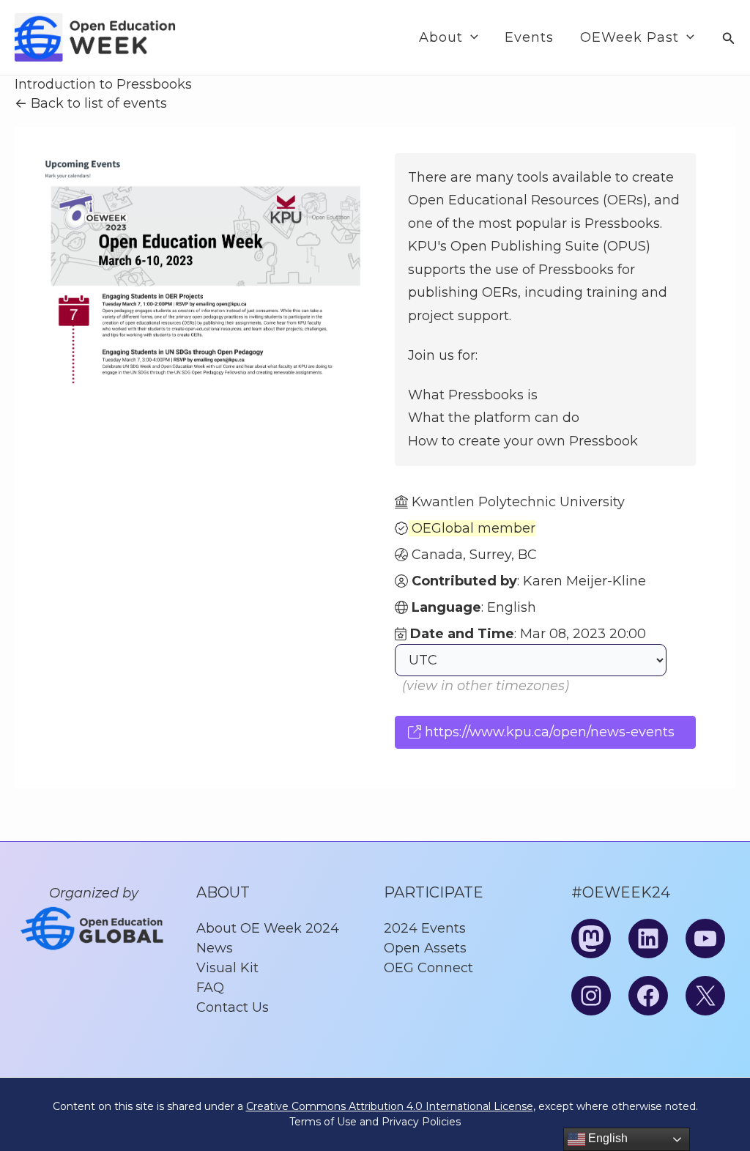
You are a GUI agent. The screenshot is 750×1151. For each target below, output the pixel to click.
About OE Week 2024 (267, 928)
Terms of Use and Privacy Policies (375, 1121)
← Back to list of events (91, 103)
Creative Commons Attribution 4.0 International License (389, 1106)
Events (529, 37)
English (606, 1138)
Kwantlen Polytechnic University (518, 502)
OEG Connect (428, 968)
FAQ (210, 988)
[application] (470, 37)
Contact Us (232, 1007)
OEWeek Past (629, 37)
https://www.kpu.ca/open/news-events (548, 732)
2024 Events (425, 928)
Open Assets (425, 948)
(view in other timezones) (485, 686)
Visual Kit (227, 968)
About (441, 37)
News (214, 948)
